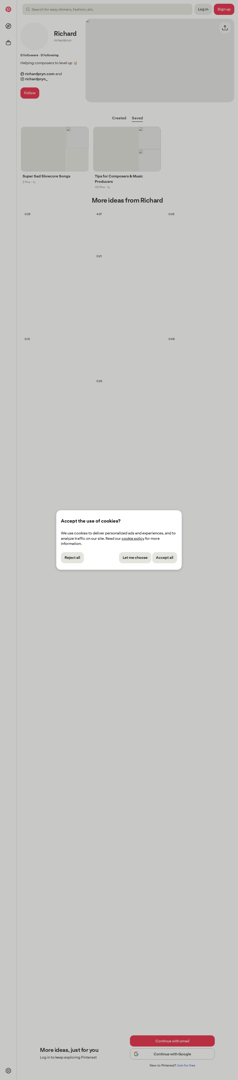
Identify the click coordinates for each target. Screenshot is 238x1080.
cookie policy (133, 538)
